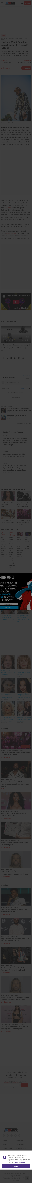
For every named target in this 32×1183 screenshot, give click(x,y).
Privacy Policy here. (19, 1162)
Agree (16, 1166)
